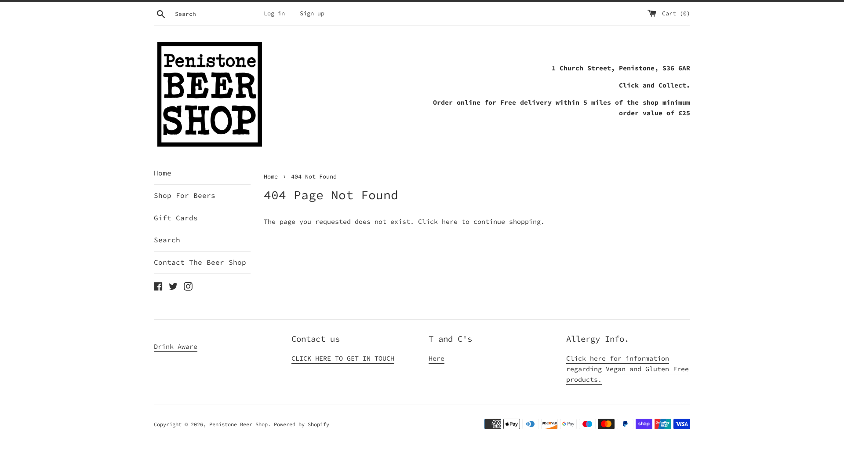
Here (436, 358)
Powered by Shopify (301, 424)
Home (162, 172)
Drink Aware (175, 346)
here (450, 221)
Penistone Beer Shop (238, 424)
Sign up (312, 13)
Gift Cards (176, 217)
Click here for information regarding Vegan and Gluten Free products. (627, 369)
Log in (274, 13)
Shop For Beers (184, 195)
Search (167, 239)
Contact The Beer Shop (200, 262)
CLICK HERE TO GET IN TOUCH (342, 358)
